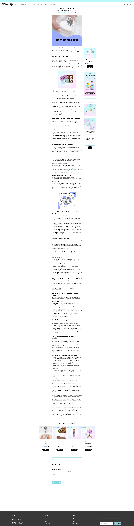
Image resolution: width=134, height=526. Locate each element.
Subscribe (117, 523)
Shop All (17, 4)
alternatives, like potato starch (60, 152)
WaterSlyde (39, 4)
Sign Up (90, 147)
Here (17, 525)
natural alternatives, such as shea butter (73, 168)
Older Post (54, 459)
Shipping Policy (75, 523)
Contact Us (74, 520)
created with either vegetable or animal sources (64, 331)
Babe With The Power (65, 12)
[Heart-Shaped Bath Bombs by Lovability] (67, 79)
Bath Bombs (56, 454)
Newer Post (79, 459)
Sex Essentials (24, 4)
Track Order (74, 521)
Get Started (90, 67)
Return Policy (74, 524)
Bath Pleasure (32, 4)
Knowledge (53, 4)
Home (59, 12)
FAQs (73, 518)
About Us (46, 4)
